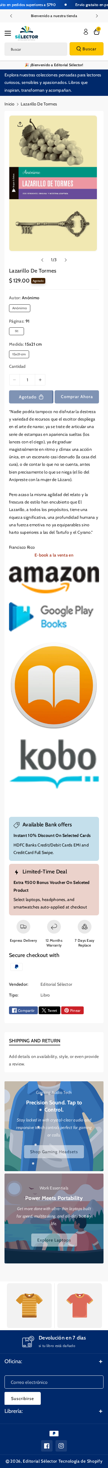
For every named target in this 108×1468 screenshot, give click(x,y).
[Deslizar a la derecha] (66, 260)
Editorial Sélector (40, 1461)
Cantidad (17, 366)
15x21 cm (20, 355)
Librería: (13, 1411)
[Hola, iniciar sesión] (86, 32)
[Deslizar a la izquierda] (42, 260)
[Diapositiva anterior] (11, 15)
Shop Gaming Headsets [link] (54, 1151)
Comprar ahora (77, 396)
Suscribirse (22, 1398)
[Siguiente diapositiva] (97, 15)
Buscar (89, 49)
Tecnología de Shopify (80, 1461)
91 (17, 332)
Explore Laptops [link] (54, 1240)
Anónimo (20, 309)
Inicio (9, 104)
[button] (9, 33)
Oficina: (13, 1361)
